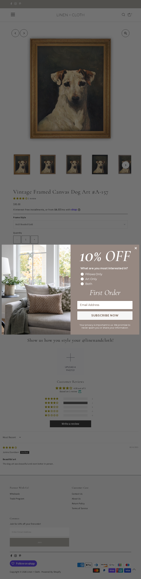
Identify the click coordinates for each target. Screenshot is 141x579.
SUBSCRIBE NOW (104, 315)
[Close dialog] (136, 248)
